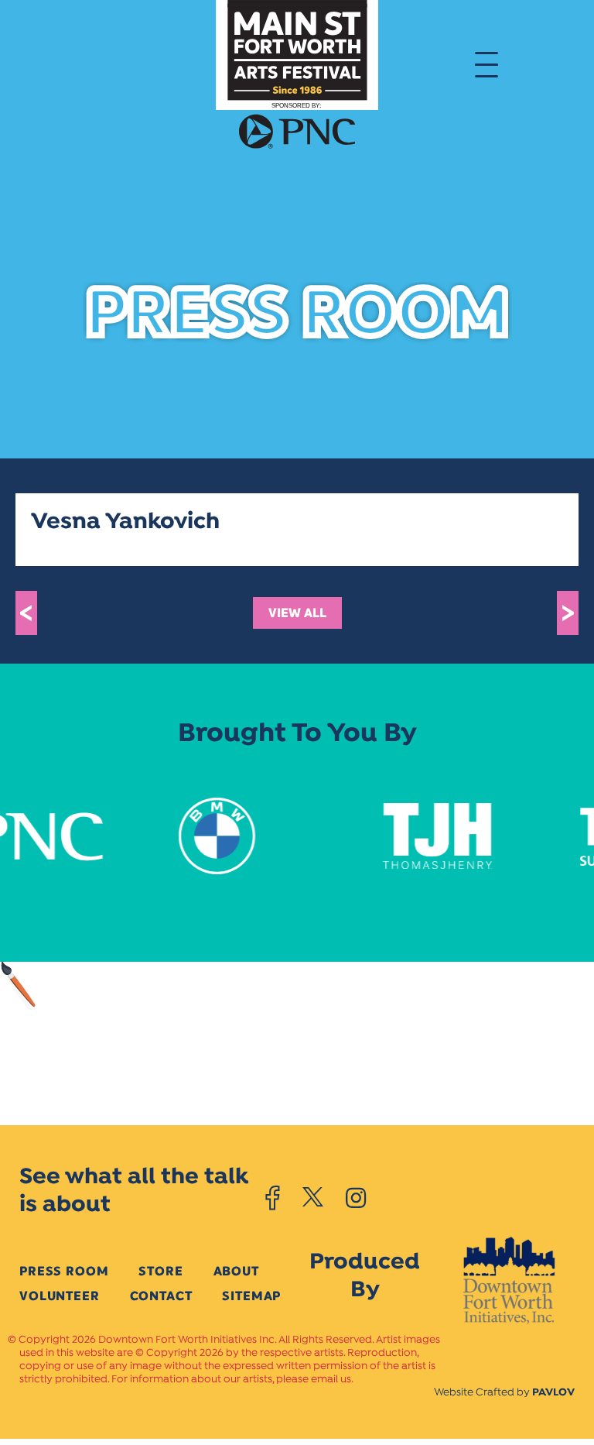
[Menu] (486, 63)
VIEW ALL (297, 613)
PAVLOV (553, 1392)
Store (160, 1271)
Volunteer (59, 1296)
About (236, 1271)
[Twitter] (312, 1198)
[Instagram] (356, 1198)
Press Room (63, 1271)
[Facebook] (272, 1198)
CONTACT (161, 1296)
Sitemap (251, 1296)
